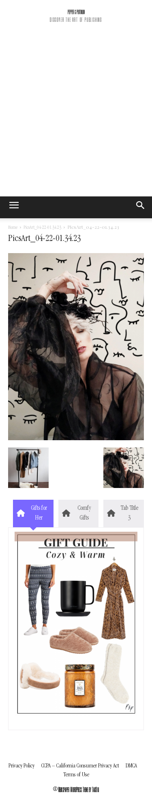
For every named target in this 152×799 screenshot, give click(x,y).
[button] (140, 207)
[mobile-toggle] (14, 207)
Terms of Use (76, 775)
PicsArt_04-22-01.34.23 (42, 228)
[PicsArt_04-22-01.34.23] (76, 439)
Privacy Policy (21, 766)
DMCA (131, 766)
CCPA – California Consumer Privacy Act (80, 766)
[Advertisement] (76, 116)
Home (12, 228)
